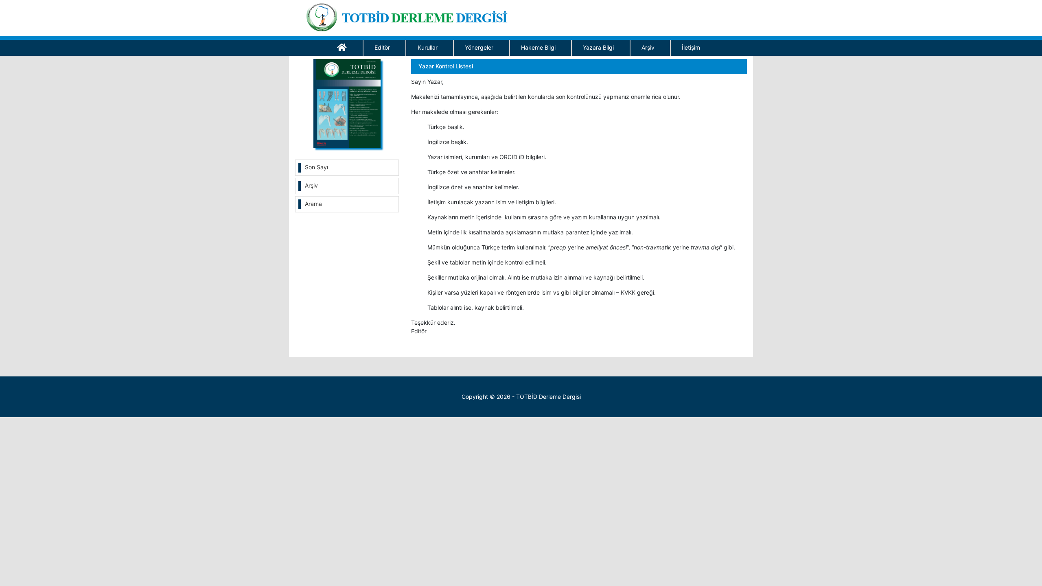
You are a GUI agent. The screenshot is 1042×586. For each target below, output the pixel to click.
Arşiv (648, 47)
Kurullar (428, 47)
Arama (313, 203)
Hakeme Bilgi (538, 47)
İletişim (691, 47)
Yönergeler (479, 47)
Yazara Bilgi (598, 47)
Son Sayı (316, 167)
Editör (382, 47)
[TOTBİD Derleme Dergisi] (409, 15)
